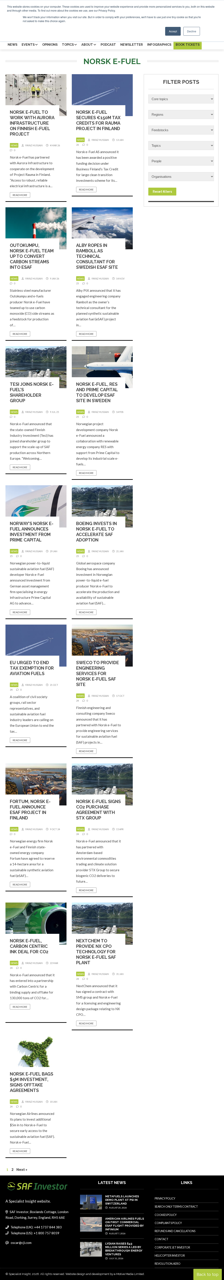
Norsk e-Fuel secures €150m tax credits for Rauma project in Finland (98, 120)
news (14, 145)
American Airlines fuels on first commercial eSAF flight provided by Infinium (124, 1224)
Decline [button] (191, 31)
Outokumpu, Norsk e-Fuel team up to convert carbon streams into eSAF (32, 256)
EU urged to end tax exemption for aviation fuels (32, 668)
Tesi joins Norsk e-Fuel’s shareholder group (32, 392)
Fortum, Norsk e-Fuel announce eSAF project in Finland (30, 810)
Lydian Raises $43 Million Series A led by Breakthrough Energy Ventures (123, 1249)
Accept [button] (173, 31)
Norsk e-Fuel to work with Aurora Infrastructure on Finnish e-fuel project (32, 123)
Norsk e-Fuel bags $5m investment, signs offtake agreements (31, 1082)
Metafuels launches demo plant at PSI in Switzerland (122, 1200)
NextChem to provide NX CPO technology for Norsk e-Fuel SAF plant (96, 951)
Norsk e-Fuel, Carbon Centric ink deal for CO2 (29, 946)
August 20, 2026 (117, 1207)
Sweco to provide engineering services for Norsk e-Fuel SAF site (97, 673)
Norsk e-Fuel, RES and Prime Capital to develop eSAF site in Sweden (97, 392)
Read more (20, 195)
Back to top (208, 1274)
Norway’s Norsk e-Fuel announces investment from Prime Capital (31, 532)
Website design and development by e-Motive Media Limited (104, 1274)
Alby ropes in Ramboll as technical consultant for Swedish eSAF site (97, 256)
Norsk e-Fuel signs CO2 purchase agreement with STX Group (98, 810)
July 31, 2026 (115, 1258)
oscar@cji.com (21, 1243)
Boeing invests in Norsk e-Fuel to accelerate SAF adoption (96, 532)
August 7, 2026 (117, 1233)
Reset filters (162, 191)
